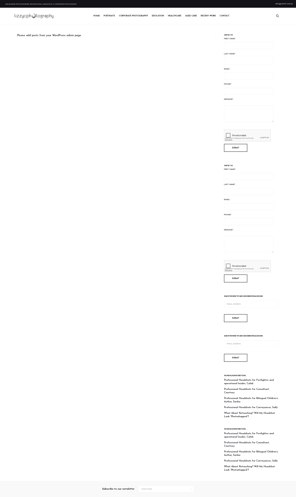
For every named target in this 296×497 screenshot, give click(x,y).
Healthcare (174, 16)
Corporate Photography (133, 16)
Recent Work (208, 16)
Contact (224, 16)
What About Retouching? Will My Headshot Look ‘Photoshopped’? (249, 415)
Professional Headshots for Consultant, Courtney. (246, 391)
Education (158, 16)
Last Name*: (229, 54)
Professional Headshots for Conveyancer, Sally (251, 407)
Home (96, 16)
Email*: (227, 69)
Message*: (228, 99)
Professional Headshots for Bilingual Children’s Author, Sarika (251, 400)
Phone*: (228, 84)
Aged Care (191, 16)
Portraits (109, 16)
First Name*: (230, 39)
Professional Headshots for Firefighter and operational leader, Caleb (249, 382)
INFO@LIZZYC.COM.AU (284, 4)
